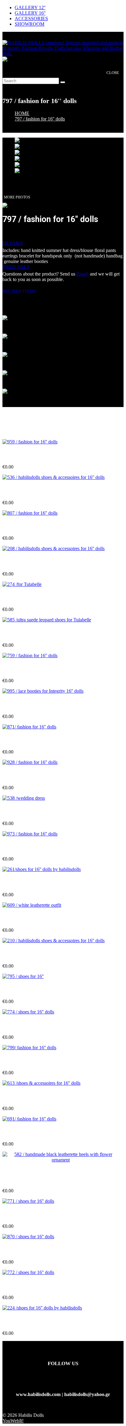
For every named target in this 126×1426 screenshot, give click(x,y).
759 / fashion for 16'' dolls (28, 668)
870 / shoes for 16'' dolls (26, 1250)
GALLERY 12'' (30, 7)
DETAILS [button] (12, 243)
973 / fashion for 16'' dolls (28, 847)
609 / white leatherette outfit (31, 918)
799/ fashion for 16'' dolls (28, 1060)
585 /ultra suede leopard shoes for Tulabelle (47, 633)
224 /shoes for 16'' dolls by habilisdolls (41, 1321)
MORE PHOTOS (17, 197)
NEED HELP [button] (16, 266)
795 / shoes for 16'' (21, 989)
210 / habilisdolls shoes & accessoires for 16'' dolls (53, 953)
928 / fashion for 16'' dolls (28, 775)
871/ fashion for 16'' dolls (28, 740)
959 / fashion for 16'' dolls (28, 454)
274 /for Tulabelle (20, 597)
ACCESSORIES (31, 18)
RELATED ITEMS (21, 291)
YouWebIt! (13, 1420)
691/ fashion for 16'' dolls (28, 1132)
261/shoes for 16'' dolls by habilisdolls (40, 882)
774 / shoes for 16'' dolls (26, 1025)
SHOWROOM (29, 24)
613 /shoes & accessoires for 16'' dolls (40, 1096)
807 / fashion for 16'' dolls (28, 526)
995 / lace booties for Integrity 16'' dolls (42, 704)
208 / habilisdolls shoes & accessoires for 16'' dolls (53, 562)
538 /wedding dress (22, 811)
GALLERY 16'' (30, 13)
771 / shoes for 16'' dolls (26, 1214)
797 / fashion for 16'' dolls (40, 118)
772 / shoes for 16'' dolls (26, 1285)
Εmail (82, 273)
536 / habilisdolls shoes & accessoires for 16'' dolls (53, 490)
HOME (22, 113)
